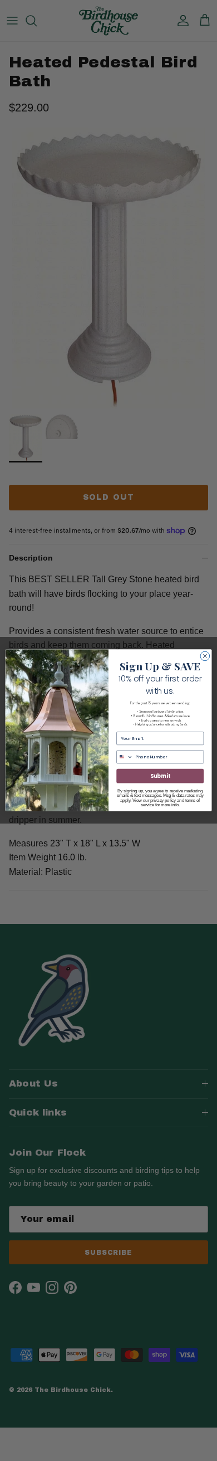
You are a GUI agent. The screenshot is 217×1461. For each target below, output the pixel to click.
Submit (160, 776)
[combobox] (125, 757)
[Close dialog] (205, 656)
